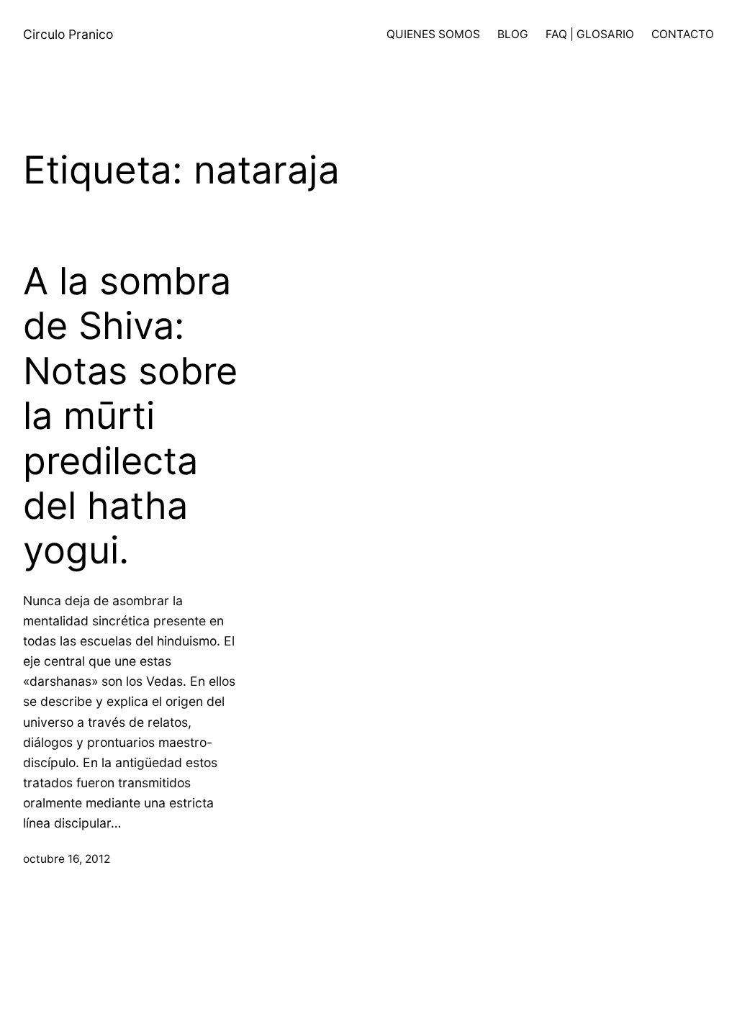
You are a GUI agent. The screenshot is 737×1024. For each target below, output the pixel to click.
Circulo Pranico (68, 34)
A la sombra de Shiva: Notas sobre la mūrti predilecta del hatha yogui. (130, 416)
